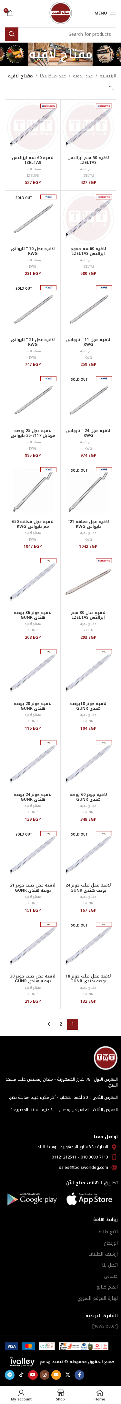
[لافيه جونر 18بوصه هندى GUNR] (88, 673)
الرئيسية (108, 76)
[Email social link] (56, 1375)
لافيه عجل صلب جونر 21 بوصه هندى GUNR (32, 887)
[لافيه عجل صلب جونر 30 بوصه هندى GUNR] (33, 946)
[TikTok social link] (21, 1375)
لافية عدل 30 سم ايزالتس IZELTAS (88, 615)
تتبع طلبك (108, 1232)
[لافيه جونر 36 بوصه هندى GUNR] (33, 582)
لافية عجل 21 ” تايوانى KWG (33, 342)
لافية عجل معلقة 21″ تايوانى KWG (88, 524)
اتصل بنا (110, 1265)
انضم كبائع (107, 1287)
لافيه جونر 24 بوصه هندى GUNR (33, 797)
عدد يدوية (83, 76)
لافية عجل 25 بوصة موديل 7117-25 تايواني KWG (33, 435)
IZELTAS (88, 176)
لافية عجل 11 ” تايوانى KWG (88, 342)
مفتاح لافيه (88, 169)
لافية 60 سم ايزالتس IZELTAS (33, 160)
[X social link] (68, 1375)
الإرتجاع (111, 1243)
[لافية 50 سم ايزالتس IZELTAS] (88, 127)
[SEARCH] (11, 34)
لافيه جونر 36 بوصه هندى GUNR (33, 615)
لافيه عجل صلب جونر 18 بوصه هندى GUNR (88, 978)
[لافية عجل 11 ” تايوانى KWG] (88, 309)
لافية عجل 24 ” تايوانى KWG (88, 433)
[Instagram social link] (44, 1375)
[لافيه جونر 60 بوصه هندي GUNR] (88, 764)
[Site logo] (60, 12)
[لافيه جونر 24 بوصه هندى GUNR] (33, 764)
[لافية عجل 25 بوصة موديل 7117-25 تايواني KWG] (33, 400)
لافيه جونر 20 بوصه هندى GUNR (33, 706)
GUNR (33, 630)
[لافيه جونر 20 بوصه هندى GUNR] (33, 673)
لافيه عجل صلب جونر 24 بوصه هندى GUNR (88, 887)
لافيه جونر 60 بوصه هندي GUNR (88, 797)
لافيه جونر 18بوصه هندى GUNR (88, 706)
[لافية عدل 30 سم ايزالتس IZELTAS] (88, 582)
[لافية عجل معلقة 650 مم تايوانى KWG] (33, 491)
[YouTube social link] (33, 1375)
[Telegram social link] (10, 1375)
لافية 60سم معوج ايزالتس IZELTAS (88, 251)
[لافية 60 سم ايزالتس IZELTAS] (33, 127)
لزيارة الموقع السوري (97, 1298)
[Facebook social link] (79, 1375)
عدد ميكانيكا (53, 76)
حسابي (111, 1276)
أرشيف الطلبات (103, 1254)
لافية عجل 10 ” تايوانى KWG (33, 251)
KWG (32, 267)
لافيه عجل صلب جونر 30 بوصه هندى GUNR (32, 978)
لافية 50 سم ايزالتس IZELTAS (88, 160)
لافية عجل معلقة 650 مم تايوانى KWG (33, 524)
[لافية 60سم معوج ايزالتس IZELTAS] (88, 218)
